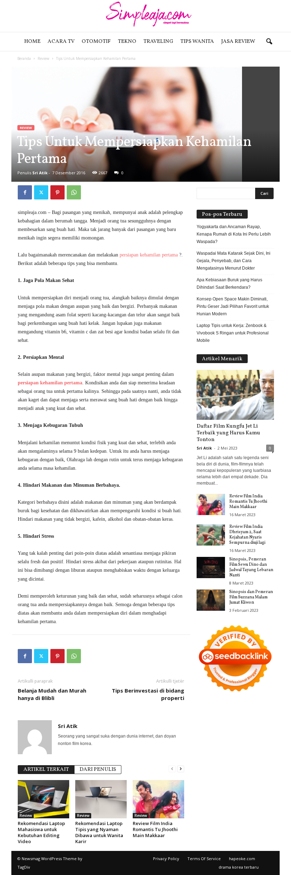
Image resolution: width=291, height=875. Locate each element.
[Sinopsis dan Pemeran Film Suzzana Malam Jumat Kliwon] (211, 600)
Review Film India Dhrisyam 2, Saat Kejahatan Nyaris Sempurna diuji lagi (247, 535)
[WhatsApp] (74, 192)
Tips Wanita (197, 41)
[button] (269, 42)
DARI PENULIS (97, 769)
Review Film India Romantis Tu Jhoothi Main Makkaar (155, 829)
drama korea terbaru (239, 867)
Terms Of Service (204, 858)
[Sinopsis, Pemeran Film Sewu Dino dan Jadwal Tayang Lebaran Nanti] (211, 567)
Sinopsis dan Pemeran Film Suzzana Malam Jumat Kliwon (251, 597)
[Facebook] (25, 192)
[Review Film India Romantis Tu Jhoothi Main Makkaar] (158, 799)
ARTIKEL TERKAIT (46, 769)
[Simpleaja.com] (145, 16)
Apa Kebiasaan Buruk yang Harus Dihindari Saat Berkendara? (229, 283)
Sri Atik (40, 172)
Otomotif (96, 41)
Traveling (158, 41)
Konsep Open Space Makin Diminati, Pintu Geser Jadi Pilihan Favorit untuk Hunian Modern (233, 306)
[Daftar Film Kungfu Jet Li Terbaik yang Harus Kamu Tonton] (235, 395)
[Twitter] (41, 192)
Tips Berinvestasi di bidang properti (148, 694)
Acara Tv (61, 41)
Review (43, 58)
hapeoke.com (242, 858)
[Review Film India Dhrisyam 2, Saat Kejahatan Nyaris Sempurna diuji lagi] (211, 535)
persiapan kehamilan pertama (149, 255)
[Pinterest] (57, 192)
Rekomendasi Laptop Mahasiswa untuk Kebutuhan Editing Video (41, 832)
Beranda (24, 58)
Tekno (127, 41)
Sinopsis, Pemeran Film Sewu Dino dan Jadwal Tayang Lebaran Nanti (251, 567)
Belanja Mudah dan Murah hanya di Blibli (52, 694)
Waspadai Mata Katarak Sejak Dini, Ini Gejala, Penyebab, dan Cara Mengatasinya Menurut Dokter (233, 261)
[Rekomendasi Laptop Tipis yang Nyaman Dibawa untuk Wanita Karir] (101, 799)
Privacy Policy (166, 858)
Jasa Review (238, 41)
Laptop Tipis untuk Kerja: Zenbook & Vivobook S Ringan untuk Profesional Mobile (233, 333)
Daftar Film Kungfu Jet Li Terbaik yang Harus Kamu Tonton (228, 433)
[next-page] (180, 769)
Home (32, 41)
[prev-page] (172, 769)
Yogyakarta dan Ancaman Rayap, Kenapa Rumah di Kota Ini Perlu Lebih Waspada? (234, 234)
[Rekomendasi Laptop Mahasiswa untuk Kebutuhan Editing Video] (43, 799)
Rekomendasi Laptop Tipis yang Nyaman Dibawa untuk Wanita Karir (99, 832)
